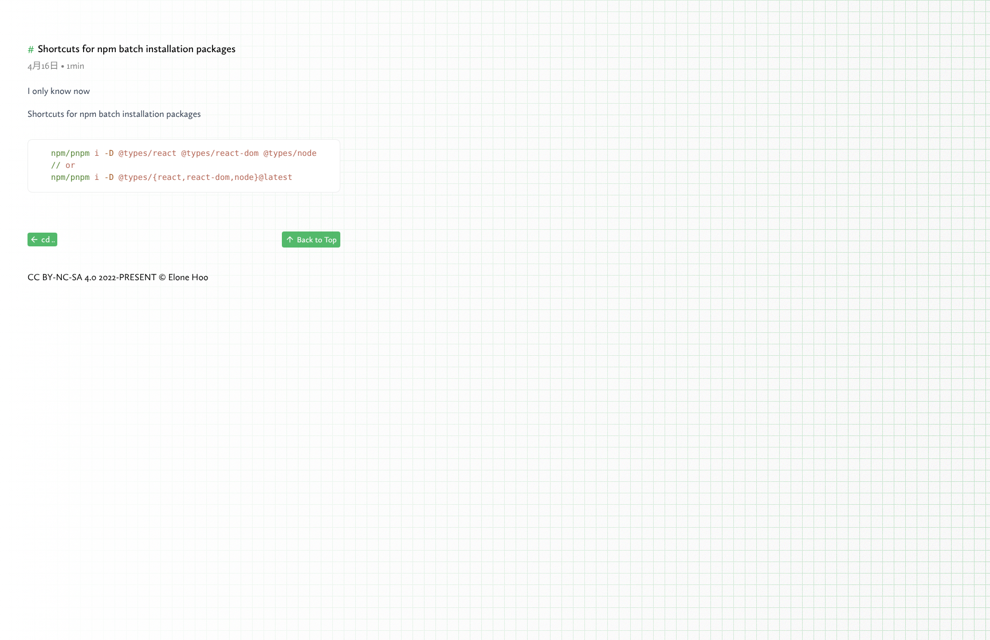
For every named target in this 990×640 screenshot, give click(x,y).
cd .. (48, 239)
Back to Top (316, 239)
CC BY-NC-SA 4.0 (62, 277)
